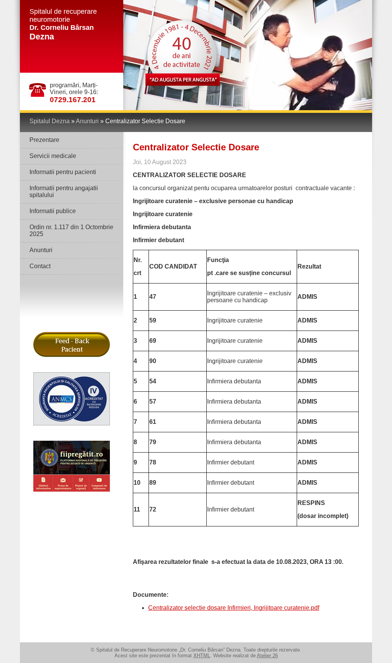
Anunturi (87, 121)
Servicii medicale (52, 156)
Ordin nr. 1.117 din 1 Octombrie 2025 (71, 230)
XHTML (201, 655)
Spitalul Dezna (49, 121)
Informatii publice (52, 211)
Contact (40, 266)
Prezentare (44, 140)
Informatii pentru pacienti (62, 172)
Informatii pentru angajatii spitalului (63, 191)
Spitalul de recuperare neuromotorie (63, 24)
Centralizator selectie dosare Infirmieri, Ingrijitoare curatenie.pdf (233, 607)
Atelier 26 (267, 655)
